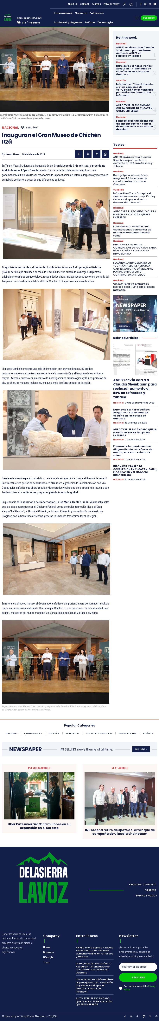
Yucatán (121, 80)
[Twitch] (144, 1016)
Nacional (10, 127)
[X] (150, 4)
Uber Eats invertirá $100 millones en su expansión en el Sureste (39, 826)
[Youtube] (154, 4)
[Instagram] (145, 4)
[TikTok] (137, 1016)
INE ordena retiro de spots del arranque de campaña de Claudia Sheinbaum (120, 832)
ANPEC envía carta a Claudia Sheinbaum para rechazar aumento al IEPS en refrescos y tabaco (135, 51)
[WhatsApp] (105, 154)
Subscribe (138, 977)
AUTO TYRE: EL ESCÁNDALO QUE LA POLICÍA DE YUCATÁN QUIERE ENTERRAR (134, 108)
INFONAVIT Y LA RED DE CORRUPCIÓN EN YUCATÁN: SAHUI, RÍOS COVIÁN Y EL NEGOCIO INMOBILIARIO (135, 249)
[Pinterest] (96, 154)
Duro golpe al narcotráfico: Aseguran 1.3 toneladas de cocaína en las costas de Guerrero (134, 70)
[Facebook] (140, 4)
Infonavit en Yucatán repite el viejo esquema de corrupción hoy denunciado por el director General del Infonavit (134, 89)
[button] (131, 4)
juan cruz (12, 154)
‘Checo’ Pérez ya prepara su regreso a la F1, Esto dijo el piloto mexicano (134, 287)
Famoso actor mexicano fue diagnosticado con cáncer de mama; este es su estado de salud (135, 125)
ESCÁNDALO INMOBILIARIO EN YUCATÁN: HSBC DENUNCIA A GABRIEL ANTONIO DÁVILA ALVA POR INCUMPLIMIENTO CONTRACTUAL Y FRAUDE (133, 269)
